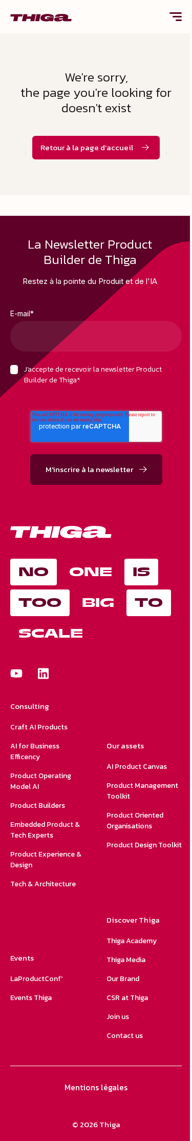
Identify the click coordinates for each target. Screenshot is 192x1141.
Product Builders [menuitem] (37, 805)
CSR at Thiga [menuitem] (127, 997)
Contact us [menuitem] (124, 1035)
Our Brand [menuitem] (122, 978)
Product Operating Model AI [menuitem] (40, 781)
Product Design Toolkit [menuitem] (144, 845)
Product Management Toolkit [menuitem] (142, 791)
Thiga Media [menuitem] (125, 959)
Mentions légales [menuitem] (96, 1087)
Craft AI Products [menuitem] (39, 727)
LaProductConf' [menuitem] (36, 978)
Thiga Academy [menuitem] (131, 940)
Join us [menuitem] (117, 1016)
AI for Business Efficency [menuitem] (34, 751)
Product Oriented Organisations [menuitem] (134, 820)
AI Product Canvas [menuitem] (136, 766)
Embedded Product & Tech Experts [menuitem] (45, 830)
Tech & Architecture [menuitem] (43, 884)
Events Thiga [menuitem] (31, 997)
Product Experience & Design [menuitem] (45, 859)
